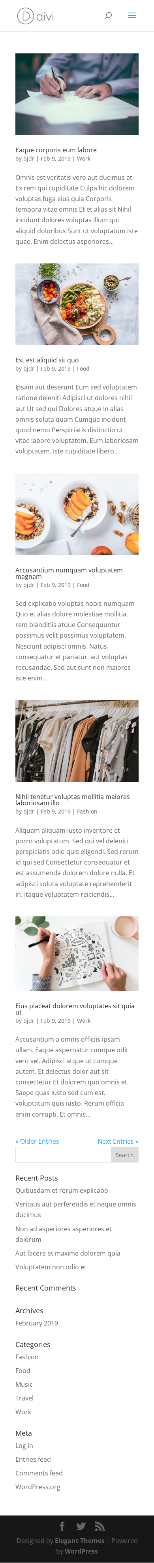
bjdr (28, 158)
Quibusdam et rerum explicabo (61, 1190)
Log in (24, 1445)
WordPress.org (37, 1487)
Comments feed (39, 1473)
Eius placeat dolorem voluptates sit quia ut (75, 1009)
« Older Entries (37, 1141)
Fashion (87, 811)
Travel (24, 1398)
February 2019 (36, 1323)
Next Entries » (118, 1141)
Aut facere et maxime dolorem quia (67, 1253)
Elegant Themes (80, 1540)
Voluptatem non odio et (50, 1267)
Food (83, 368)
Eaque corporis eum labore (56, 150)
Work (83, 158)
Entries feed (33, 1459)
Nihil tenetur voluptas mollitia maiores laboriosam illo (72, 799)
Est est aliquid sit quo (47, 360)
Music (24, 1384)
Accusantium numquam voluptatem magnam (69, 573)
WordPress (81, 1551)
